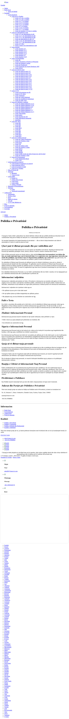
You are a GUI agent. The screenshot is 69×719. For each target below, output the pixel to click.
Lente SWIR (18, 150)
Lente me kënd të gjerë (18, 70)
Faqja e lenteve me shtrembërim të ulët (26, 45)
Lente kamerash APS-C (18, 165)
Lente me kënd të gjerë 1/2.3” (23, 86)
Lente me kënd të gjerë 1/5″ (23, 71)
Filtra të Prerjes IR (13, 170)
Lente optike (11, 176)
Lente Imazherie (12, 15)
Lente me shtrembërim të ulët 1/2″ (24, 39)
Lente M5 (18, 126)
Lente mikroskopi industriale (23, 118)
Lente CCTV (15, 91)
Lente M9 (18, 133)
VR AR (10, 201)
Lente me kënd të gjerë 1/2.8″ (23, 81)
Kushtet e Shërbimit (10, 427)
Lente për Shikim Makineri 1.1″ (24, 110)
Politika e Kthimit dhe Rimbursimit (14, 426)
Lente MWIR (19, 152)
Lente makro (18, 115)
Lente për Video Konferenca (23, 139)
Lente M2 (18, 123)
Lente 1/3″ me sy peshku (22, 19)
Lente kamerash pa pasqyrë (15, 162)
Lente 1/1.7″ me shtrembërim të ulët (25, 42)
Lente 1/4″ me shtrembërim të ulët (24, 34)
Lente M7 (18, 129)
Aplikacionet (8, 192)
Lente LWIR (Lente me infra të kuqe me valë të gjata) (30, 154)
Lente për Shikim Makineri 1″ (23, 108)
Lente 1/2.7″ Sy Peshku (22, 21)
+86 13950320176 (9, 485)
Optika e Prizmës (16, 184)
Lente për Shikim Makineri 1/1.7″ (24, 112)
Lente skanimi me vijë (21, 116)
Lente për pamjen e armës (22, 147)
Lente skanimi (15, 47)
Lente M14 (18, 134)
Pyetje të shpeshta (9, 205)
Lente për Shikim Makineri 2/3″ (24, 107)
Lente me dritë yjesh (21, 100)
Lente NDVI (18, 149)
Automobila (11, 194)
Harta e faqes (16, 457)
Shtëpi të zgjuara (12, 199)
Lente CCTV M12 (20, 94)
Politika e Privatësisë (10, 216)
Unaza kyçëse (15, 175)
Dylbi (13, 189)
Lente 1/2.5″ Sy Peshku (22, 23)
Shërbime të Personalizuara (15, 186)
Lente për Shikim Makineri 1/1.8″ (24, 105)
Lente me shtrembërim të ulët (20, 32)
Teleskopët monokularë (18, 191)
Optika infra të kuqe (17, 180)
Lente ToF (18, 144)
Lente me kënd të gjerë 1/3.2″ (23, 76)
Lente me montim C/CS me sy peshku (26, 31)
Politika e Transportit (10, 424)
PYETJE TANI (5, 435)
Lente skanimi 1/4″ (20, 49)
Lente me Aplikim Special (19, 137)
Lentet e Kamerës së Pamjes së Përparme (26, 61)
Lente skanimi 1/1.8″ (21, 57)
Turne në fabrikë (12, 11)
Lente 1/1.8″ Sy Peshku (22, 27)
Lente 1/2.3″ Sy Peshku (22, 24)
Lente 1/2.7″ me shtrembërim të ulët (25, 36)
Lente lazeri (18, 142)
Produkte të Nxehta (6, 457)
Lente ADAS (19, 68)
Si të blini (7, 209)
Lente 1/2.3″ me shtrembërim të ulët (25, 37)
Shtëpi (6, 8)
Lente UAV (18, 160)
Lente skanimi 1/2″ (20, 55)
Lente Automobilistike (18, 58)
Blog (5, 204)
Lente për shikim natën (21, 146)
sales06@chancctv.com (11, 471)
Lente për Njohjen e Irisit (22, 141)
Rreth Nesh (7, 10)
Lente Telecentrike (20, 113)
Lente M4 (18, 125)
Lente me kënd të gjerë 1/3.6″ (23, 74)
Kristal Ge (14, 178)
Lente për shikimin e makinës (20, 102)
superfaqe (18, 120)
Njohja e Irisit (12, 196)
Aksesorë (10, 171)
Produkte (6, 13)
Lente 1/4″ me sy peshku (22, 18)
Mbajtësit (14, 173)
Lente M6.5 (18, 128)
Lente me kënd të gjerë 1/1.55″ (24, 89)
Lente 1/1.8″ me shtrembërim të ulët (25, 40)
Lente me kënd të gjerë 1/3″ (23, 78)
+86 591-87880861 (9, 440)
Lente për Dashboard (21, 65)
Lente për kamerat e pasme (22, 63)
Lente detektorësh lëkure (22, 158)
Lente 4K (17, 60)
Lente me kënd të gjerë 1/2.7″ (23, 82)
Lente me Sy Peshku (17, 16)
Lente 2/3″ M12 (19, 44)
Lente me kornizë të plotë (19, 167)
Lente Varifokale (20, 95)
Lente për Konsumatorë (18, 157)
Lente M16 (18, 136)
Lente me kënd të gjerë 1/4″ (23, 73)
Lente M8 (18, 131)
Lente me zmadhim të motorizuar (24, 99)
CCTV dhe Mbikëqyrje (14, 202)
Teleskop (10, 188)
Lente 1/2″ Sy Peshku (21, 26)
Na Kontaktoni (8, 207)
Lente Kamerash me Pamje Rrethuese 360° (27, 66)
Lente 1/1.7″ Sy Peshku (22, 29)
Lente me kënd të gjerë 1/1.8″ (23, 87)
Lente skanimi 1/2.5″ (21, 52)
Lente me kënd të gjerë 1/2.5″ (23, 84)
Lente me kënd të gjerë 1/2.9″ (23, 79)
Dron (9, 197)
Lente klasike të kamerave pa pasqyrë (22, 163)
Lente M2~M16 (16, 121)
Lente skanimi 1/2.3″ (21, 53)
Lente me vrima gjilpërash (22, 97)
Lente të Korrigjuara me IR (22, 92)
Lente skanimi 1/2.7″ (21, 50)
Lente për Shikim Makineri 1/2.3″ (24, 103)
